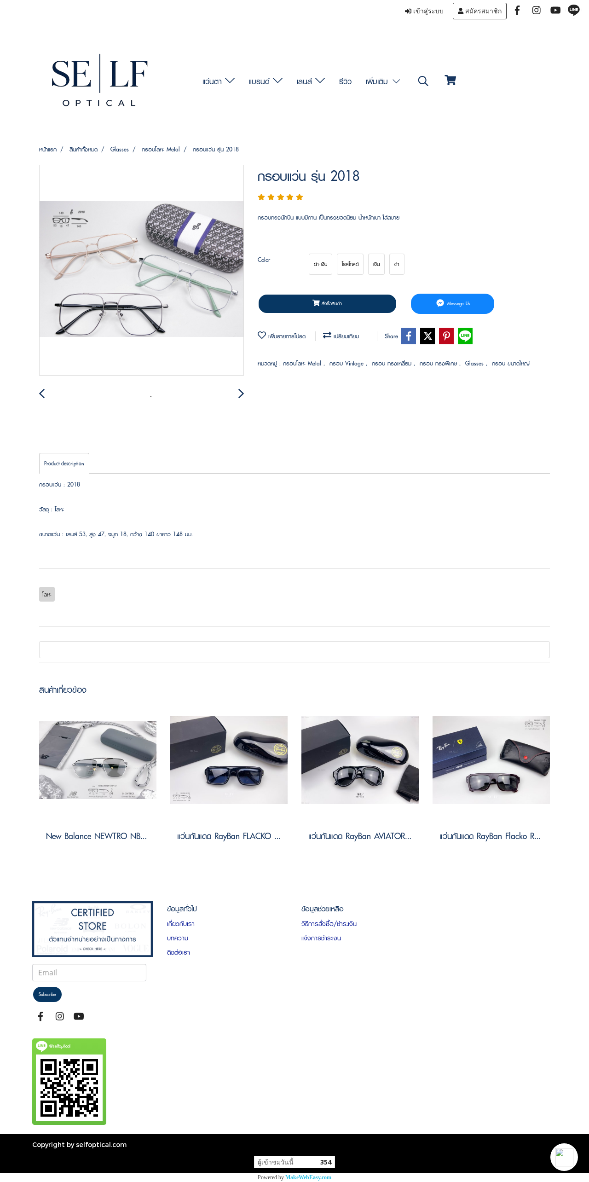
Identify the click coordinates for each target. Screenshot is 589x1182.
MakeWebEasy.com (308, 1177)
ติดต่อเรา (178, 952)
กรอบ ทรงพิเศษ (439, 363)
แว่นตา (213, 81)
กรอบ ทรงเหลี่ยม (393, 363)
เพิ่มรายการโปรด (286, 336)
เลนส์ (306, 81)
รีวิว (345, 81)
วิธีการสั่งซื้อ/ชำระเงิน (329, 923)
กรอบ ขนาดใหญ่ (511, 363)
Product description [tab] (64, 463)
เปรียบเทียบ (345, 336)
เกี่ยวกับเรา (181, 923)
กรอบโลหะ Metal (303, 363)
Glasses (475, 363)
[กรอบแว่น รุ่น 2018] (141, 270)
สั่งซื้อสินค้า (331, 303)
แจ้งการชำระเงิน (321, 938)
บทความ (177, 938)
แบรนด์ (261, 81)
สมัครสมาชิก (482, 11)
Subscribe (47, 994)
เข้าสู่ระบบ (427, 11)
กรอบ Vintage (347, 363)
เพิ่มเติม (378, 81)
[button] (564, 1157)
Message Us (457, 303)
